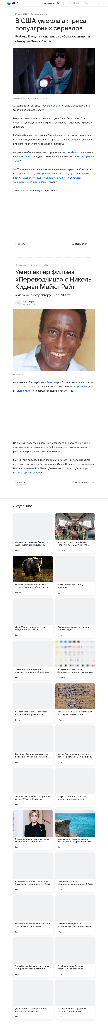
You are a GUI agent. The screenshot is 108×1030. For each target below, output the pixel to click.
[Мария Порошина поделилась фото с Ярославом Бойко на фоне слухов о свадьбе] (75, 745)
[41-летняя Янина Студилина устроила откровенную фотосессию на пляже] (75, 999)
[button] (54, 71)
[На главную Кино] (14, 3)
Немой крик (84, 156)
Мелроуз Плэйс (23, 173)
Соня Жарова (29, 302)
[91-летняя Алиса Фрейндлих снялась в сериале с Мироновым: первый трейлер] (33, 660)
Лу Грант (71, 173)
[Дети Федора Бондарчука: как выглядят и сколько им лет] (33, 999)
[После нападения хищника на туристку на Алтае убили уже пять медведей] (33, 575)
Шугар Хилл (24, 390)
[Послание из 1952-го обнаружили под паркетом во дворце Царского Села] (75, 703)
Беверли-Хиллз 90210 (49, 173)
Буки (17, 160)
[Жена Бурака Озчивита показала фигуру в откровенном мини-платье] (33, 957)
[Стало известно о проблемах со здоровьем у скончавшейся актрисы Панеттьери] (33, 533)
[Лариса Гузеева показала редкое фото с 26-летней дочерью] (33, 787)
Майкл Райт (45, 382)
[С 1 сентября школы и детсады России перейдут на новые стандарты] (33, 703)
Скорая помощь (32, 177)
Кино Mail (44, 265)
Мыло (75, 152)
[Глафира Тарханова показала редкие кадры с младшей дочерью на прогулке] (75, 787)
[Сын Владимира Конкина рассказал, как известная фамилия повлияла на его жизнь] (75, 957)
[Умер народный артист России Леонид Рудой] (75, 618)
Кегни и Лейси (36, 182)
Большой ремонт (55, 177)
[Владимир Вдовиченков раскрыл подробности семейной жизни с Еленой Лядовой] (33, 745)
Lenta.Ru (43, 14)
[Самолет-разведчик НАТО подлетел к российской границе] (75, 915)
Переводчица (82, 386)
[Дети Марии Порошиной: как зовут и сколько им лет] (33, 618)
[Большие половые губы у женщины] (75, 575)
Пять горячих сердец (29, 472)
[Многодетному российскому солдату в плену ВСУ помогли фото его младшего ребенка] (75, 533)
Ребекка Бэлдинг (51, 105)
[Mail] (9, 3)
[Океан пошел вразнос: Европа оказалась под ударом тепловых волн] (75, 830)
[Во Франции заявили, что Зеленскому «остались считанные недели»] (75, 660)
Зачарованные (22, 156)
